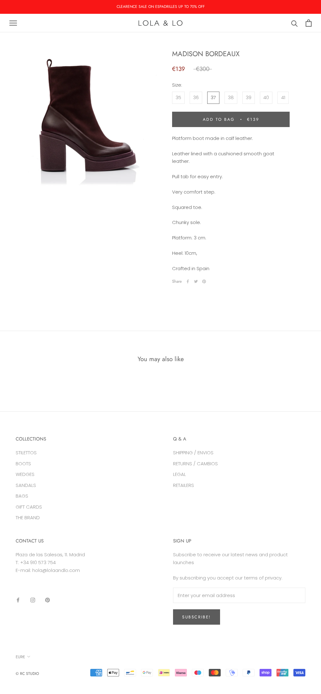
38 (231, 97)
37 (213, 97)
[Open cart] (309, 23)
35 (178, 97)
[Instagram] (32, 600)
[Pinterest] (204, 281)
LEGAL (179, 474)
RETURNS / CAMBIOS (195, 463)
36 (196, 97)
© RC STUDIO (27, 673)
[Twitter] (196, 281)
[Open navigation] (13, 23)
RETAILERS (183, 485)
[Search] (294, 23)
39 (248, 97)
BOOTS (23, 463)
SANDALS (26, 485)
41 (283, 97)
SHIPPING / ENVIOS (193, 452)
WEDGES (25, 474)
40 (266, 97)
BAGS (22, 496)
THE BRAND (28, 517)
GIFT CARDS (29, 507)
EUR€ (20, 657)
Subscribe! (196, 617)
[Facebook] (188, 281)
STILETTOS (26, 452)
